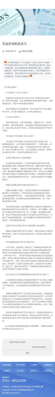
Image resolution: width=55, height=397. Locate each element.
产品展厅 (6, 371)
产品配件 (34, 365)
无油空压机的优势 (41, 347)
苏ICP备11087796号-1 (11, 393)
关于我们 (20, 371)
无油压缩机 (6, 365)
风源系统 (48, 365)
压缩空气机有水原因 (15, 342)
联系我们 (48, 371)
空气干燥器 (20, 365)
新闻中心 (34, 371)
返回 (27, 353)
